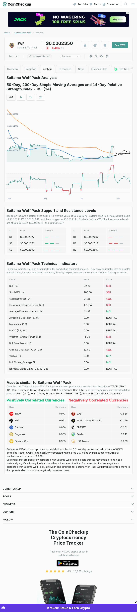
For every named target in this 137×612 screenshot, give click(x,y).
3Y (40, 97)
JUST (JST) (22, 393)
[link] (39, 33)
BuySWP (120, 45)
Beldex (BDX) (90, 393)
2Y (30, 97)
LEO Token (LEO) (113, 393)
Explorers (66, 56)
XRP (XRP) (13, 390)
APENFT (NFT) (73, 393)
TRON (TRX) (118, 386)
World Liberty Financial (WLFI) (47, 393)
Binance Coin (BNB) (75, 390)
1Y (21, 97)
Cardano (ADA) (28, 390)
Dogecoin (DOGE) (48, 390)
